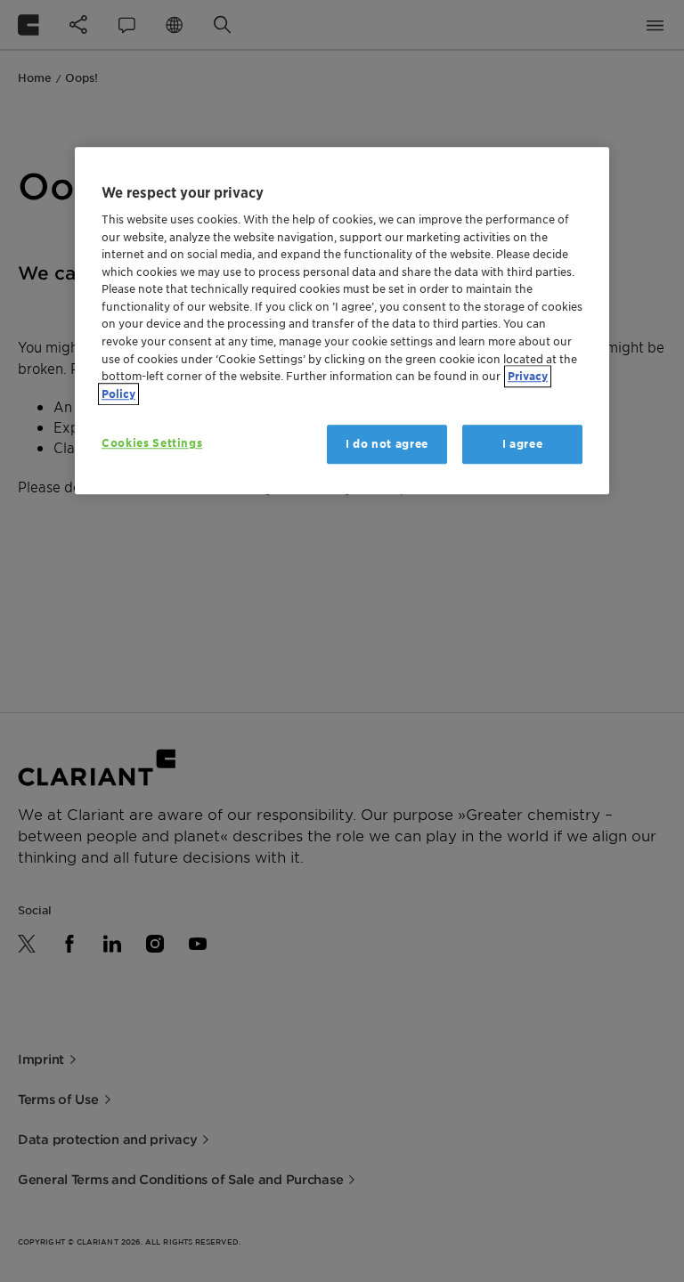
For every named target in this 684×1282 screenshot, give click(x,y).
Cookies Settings (152, 442)
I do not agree (387, 443)
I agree (522, 443)
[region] (342, 320)
